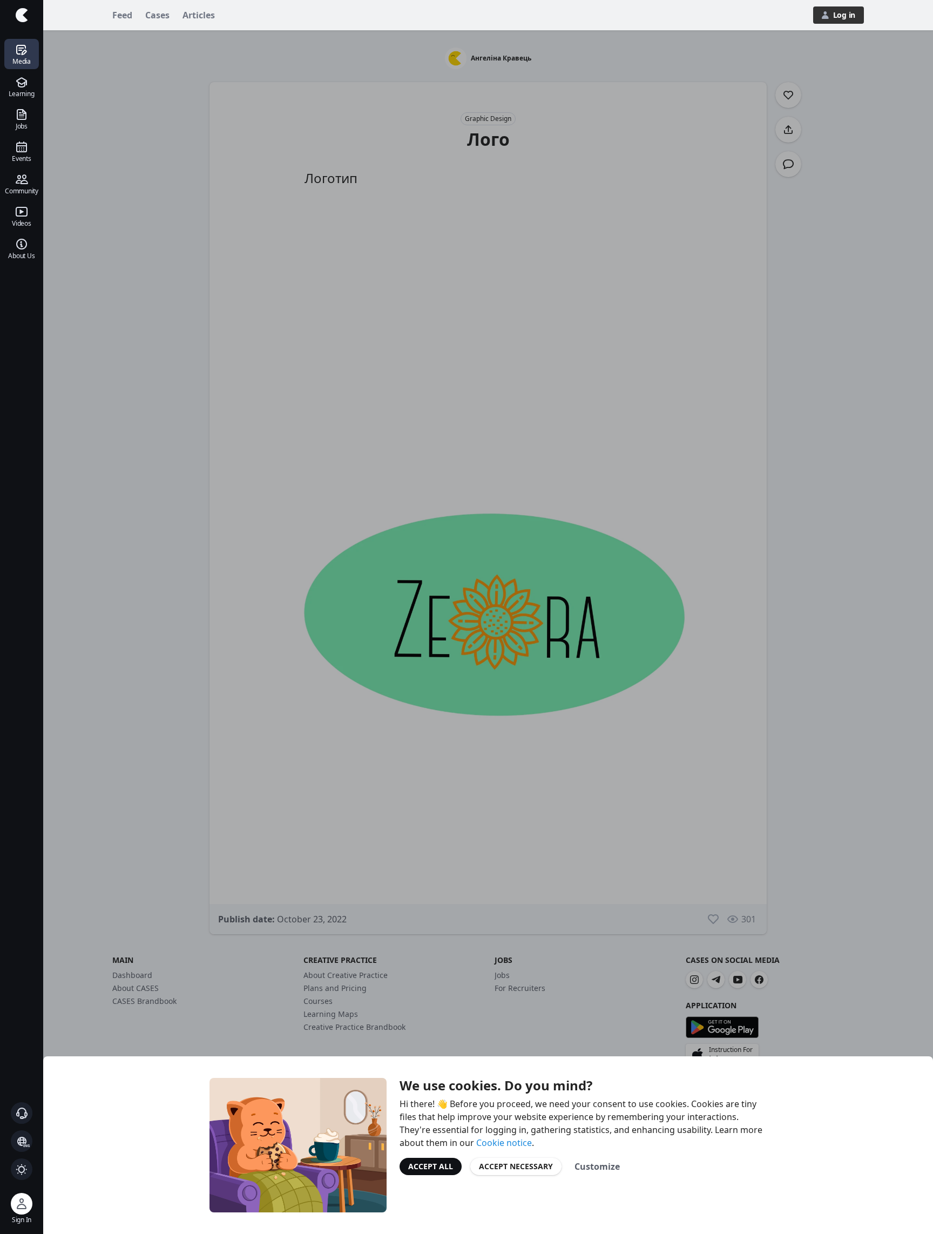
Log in (844, 15)
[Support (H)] (21, 1113)
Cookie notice (504, 1143)
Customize (597, 1166)
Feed (122, 15)
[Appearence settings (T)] (21, 1169)
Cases (157, 15)
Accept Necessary (516, 1166)
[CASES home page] (21, 15)
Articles (198, 15)
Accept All (430, 1166)
